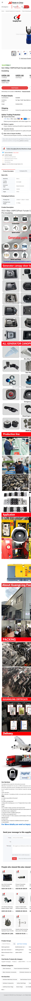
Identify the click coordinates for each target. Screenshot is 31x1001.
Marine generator (6, 947)
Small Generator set (19, 947)
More (3, 989)
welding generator (19, 949)
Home (3, 11)
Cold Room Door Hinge (8, 986)
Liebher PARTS (18, 952)
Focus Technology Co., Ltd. (19, 995)
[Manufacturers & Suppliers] (15, 2)
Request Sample (26, 91)
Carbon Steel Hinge (21, 983)
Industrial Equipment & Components (13, 11)
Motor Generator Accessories (9, 972)
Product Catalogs (23, 944)
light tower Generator (6, 949)
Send (14, 858)
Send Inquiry (14, 88)
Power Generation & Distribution (21, 968)
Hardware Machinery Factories (10, 979)
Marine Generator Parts (7, 952)
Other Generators (7, 968)
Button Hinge (19, 986)
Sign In (3, 164)
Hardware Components (8, 983)
